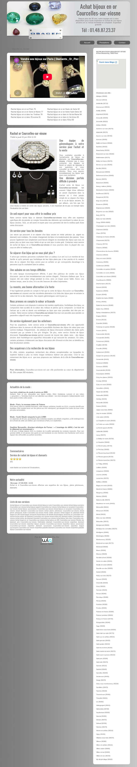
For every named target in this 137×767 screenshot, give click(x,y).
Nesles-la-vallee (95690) (104, 561)
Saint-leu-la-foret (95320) (104, 647)
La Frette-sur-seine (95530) (105, 424)
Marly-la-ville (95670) (103, 500)
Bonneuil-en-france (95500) (105, 190)
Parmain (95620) (101, 590)
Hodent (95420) (101, 406)
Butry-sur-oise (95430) (103, 219)
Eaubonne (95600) (102, 291)
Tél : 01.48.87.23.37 (98, 29)
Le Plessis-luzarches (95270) (105, 460)
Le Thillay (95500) (102, 464)
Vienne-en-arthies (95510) (104, 730)
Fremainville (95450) (102, 338)
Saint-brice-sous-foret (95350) (106, 629)
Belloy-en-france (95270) (104, 161)
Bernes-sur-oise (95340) (104, 165)
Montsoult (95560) (102, 547)
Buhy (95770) (100, 215)
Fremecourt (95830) (102, 341)
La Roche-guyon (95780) (104, 428)
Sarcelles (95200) (102, 673)
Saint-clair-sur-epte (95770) (105, 633)
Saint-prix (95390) (102, 658)
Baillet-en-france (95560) (104, 143)
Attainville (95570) (102, 132)
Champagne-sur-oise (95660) (105, 226)
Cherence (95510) (102, 255)
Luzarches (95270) (102, 478)
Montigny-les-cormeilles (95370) (106, 529)
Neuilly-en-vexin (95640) (104, 565)
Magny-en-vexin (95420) (104, 485)
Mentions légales (47, 544)
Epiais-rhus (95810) (102, 309)
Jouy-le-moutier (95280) (104, 413)
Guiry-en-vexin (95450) (103, 384)
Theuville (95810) (101, 698)
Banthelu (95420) (101, 147)
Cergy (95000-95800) (103, 222)
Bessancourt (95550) (103, 172)
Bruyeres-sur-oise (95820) (105, 211)
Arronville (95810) (102, 121)
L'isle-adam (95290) (102, 417)
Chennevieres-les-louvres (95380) (107, 251)
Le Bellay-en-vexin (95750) (105, 438)
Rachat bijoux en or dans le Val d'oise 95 (63, 117)
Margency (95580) (102, 492)
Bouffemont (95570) (102, 193)
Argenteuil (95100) (102, 114)
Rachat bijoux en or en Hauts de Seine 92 (63, 109)
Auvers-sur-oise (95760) (104, 136)
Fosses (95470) (101, 330)
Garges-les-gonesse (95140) (105, 356)
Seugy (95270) (101, 680)
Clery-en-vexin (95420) (103, 258)
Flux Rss (55, 537)
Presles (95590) (101, 608)
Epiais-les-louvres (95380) (104, 305)
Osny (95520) (100, 586)
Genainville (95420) (102, 359)
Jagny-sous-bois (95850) (104, 410)
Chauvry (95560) (101, 247)
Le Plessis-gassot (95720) (104, 456)
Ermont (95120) (101, 319)
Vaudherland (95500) (103, 712)
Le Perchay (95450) (102, 449)
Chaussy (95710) (102, 244)
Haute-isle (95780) (102, 392)
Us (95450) (100, 702)
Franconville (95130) (103, 334)
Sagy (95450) (100, 626)
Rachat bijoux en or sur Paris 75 (23, 109)
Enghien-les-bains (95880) (104, 298)
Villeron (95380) (101, 741)
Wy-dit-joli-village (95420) (104, 759)
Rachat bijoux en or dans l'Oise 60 (60, 120)
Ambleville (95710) (102, 103)
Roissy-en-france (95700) (104, 619)
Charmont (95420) (102, 229)
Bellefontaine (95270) (103, 157)
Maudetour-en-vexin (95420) (105, 503)
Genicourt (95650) (102, 363)
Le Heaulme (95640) (102, 442)
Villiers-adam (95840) (103, 748)
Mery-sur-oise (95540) (103, 518)
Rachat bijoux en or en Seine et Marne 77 (27, 112)
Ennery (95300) (101, 301)
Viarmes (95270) (101, 727)
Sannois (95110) (101, 665)
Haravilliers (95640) (102, 388)
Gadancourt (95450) (102, 352)
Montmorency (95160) (103, 539)
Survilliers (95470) (102, 687)
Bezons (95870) (101, 179)
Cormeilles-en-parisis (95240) (105, 269)
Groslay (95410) (101, 381)
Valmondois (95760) (102, 709)
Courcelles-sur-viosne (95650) (106, 276)
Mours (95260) (101, 550)
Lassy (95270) (101, 435)
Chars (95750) (101, 233)
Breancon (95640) (102, 204)
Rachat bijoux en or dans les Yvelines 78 (26, 114)
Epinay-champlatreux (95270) (105, 312)
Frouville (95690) (101, 348)
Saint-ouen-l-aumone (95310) (105, 655)
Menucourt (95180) (102, 511)
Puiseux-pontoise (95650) (104, 615)
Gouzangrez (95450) (103, 374)
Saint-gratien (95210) (103, 644)
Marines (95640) (101, 496)
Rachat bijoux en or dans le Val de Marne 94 (64, 114)
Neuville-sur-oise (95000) (104, 568)
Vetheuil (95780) (101, 723)
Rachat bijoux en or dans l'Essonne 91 (26, 117)
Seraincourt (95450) (102, 676)
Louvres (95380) (101, 474)
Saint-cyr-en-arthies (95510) (105, 637)
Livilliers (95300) (101, 467)
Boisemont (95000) (102, 183)
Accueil (87, 43)
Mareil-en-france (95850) (104, 489)
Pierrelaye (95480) (102, 597)
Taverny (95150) (101, 691)
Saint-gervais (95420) (103, 640)
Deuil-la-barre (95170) (103, 283)
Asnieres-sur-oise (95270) (104, 128)
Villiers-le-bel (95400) (103, 752)
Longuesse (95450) (102, 471)
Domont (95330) (101, 287)
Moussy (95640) (101, 554)
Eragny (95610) (101, 316)
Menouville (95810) (102, 507)
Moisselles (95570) (102, 521)
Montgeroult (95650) (102, 525)
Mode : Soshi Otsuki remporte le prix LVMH (28, 417)
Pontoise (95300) (101, 604)
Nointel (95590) (101, 572)
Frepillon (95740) (101, 345)
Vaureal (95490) (101, 716)
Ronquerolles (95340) (103, 622)
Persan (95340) (101, 593)
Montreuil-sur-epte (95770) (105, 543)
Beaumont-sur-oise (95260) (105, 154)
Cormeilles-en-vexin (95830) (105, 273)
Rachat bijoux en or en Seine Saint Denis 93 (64, 112)
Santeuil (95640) (101, 669)
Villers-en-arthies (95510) (104, 745)
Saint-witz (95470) (102, 662)
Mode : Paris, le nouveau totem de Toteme (27, 405)
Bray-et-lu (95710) (102, 201)
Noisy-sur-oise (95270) (103, 575)
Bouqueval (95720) (102, 197)
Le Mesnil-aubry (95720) (104, 446)
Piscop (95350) (101, 601)
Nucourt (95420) (101, 579)
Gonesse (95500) (102, 366)
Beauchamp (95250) (102, 150)
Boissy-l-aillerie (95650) (103, 186)
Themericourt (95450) (103, 694)
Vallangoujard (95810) (103, 705)
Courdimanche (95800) (103, 280)
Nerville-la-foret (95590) (104, 557)
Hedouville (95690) (102, 395)
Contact (122, 43)
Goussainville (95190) (103, 370)
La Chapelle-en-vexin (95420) (105, 420)
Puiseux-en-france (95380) (105, 611)
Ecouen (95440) (101, 294)
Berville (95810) (101, 168)
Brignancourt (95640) (103, 208)
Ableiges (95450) (101, 96)
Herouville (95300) (102, 402)
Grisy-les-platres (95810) (104, 377)
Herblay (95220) (101, 399)
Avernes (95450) (101, 139)
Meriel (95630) (101, 514)
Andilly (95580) (101, 110)
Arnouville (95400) (102, 118)
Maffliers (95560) (101, 482)
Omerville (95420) (102, 583)
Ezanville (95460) (101, 323)
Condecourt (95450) (102, 265)
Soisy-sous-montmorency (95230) (107, 684)
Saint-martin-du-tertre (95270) (106, 651)
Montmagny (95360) (102, 536)
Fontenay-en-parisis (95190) (105, 327)
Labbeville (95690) (102, 431)
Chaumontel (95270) (102, 240)
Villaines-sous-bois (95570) (105, 738)
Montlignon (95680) (102, 532)
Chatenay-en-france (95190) (105, 237)
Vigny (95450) (100, 734)
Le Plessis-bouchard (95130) (105, 453)
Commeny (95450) (102, 262)
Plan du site (39, 537)
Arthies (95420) (101, 125)
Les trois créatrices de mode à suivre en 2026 (28, 392)
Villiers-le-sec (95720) (103, 756)
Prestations (104, 43)
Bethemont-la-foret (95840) (105, 175)
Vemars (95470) (101, 720)
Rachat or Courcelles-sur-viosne (28, 133)
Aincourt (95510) (101, 100)
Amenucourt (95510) (103, 107)
